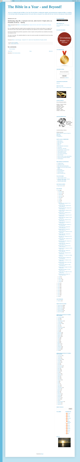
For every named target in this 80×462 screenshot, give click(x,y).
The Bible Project (60, 163)
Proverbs (59, 397)
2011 (59, 293)
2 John (59, 324)
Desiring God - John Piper (62, 148)
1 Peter (59, 319)
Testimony (59, 300)
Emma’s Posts (60, 309)
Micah (59, 391)
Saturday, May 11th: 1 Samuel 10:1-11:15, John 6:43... (64, 251)
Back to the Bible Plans (61, 173)
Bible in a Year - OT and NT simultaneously (64, 87)
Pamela (69, 428)
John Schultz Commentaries (62, 153)
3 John (59, 329)
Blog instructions (60, 185)
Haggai (59, 376)
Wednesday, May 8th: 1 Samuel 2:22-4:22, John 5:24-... (64, 258)
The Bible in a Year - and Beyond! (35, 6)
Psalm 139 (58, 134)
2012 (59, 291)
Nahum (59, 392)
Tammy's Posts (16, 43)
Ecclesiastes (60, 367)
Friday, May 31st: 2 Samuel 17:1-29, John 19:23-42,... (64, 204)
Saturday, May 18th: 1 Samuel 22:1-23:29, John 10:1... (64, 234)
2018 (59, 283)
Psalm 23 (65, 133)
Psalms (59, 399)
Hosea (59, 377)
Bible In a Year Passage (16, 39)
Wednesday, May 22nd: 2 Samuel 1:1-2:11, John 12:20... (64, 225)
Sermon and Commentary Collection (64, 157)
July (59, 199)
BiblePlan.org (60, 169)
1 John (59, 318)
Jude (58, 340)
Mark (58, 342)
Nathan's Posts (60, 306)
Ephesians (59, 333)
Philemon (59, 345)
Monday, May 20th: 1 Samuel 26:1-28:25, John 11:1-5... (64, 230)
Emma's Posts (60, 311)
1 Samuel (12, 43)
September (60, 196)
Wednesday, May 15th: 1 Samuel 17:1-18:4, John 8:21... (65, 241)
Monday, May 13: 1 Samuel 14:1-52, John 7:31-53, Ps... (64, 246)
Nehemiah (59, 393)
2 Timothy (59, 328)
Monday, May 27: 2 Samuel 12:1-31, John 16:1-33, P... (64, 213)
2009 (59, 296)
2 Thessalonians (60, 327)
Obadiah (59, 396)
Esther (59, 368)
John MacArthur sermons (62, 152)
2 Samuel (59, 362)
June (59, 200)
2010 (59, 294)
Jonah (59, 383)
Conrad (69, 413)
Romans (59, 349)
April (59, 276)
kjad (68, 433)
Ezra (58, 372)
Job (58, 381)
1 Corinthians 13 (59, 136)
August (60, 197)
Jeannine (69, 418)
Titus (58, 350)
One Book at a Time (61, 164)
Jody (68, 419)
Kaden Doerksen (69, 422)
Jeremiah (59, 379)
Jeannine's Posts (60, 310)
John (58, 338)
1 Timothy (59, 322)
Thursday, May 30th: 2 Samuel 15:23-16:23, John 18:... (64, 206)
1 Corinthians (60, 317)
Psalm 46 (68, 133)
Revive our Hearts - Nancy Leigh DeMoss (65, 156)
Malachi (59, 390)
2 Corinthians (60, 323)
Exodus (59, 369)
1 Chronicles (60, 355)
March (60, 278)
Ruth (58, 400)
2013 (59, 290)
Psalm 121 (61, 133)
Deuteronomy (60, 365)
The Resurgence (60, 158)
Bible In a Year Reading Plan (22, 24)
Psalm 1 (58, 133)
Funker (69, 416)
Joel (58, 382)
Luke (58, 341)
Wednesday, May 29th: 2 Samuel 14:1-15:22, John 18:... (65, 208)
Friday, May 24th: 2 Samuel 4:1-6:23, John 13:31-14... (64, 220)
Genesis (59, 373)
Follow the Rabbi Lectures (62, 177)
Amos (58, 363)
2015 (59, 287)
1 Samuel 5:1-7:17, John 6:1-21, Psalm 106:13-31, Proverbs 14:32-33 (34, 39)
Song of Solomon (60, 401)
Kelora (69, 423)
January (60, 281)
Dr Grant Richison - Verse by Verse (63, 149)
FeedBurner (67, 77)
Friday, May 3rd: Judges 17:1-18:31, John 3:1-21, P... (64, 270)
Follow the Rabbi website (62, 181)
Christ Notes (60, 147)
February (60, 279)
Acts (58, 331)
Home (31, 51)
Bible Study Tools (60, 142)
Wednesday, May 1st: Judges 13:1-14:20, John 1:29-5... (64, 274)
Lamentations (60, 387)
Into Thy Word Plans (61, 170)
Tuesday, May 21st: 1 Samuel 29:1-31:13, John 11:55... (64, 227)
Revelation (59, 347)
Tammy (69, 430)
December (60, 191)
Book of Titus (59, 135)
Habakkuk (59, 374)
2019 (59, 190)
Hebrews (59, 336)
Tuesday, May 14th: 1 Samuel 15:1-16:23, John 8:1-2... (64, 244)
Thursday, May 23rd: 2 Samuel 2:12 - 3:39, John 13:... (64, 222)
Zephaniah (59, 404)
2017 (59, 284)
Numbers (59, 395)
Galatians (59, 335)
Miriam (69, 425)
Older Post (50, 51)
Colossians (59, 332)
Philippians (59, 346)
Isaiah (59, 378)
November (60, 193)
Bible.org (59, 144)
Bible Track (59, 143)
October (60, 194)
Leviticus (59, 388)
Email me (58, 83)
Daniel (59, 364)
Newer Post (10, 51)
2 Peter (59, 326)
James (59, 337)
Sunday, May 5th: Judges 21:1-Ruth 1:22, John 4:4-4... (64, 265)
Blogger (42, 453)
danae (69, 431)
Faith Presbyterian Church (62, 151)
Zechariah (59, 402)
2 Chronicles (60, 359)
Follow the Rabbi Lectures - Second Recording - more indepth (64, 179)
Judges (59, 386)
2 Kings (59, 360)
